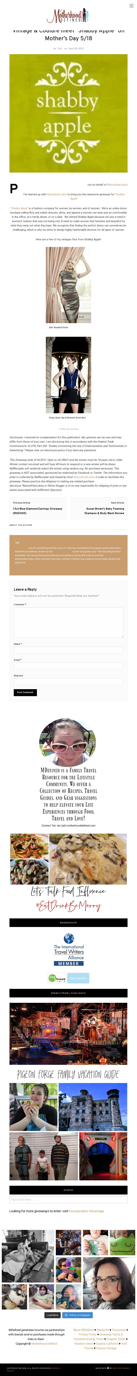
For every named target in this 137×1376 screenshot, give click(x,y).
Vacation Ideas (83, 1343)
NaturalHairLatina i (84, 477)
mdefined (68, 1233)
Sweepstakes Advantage (86, 1211)
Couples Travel (116, 1339)
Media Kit (103, 1330)
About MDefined (83, 1330)
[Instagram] (78, 1252)
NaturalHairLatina (117, 184)
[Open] (68, 1242)
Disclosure (119, 1330)
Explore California (107, 1343)
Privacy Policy (88, 1334)
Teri (59, 48)
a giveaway (68, 429)
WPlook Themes (121, 1368)
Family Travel (95, 1339)
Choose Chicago (106, 1348)
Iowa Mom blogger (62, 551)
